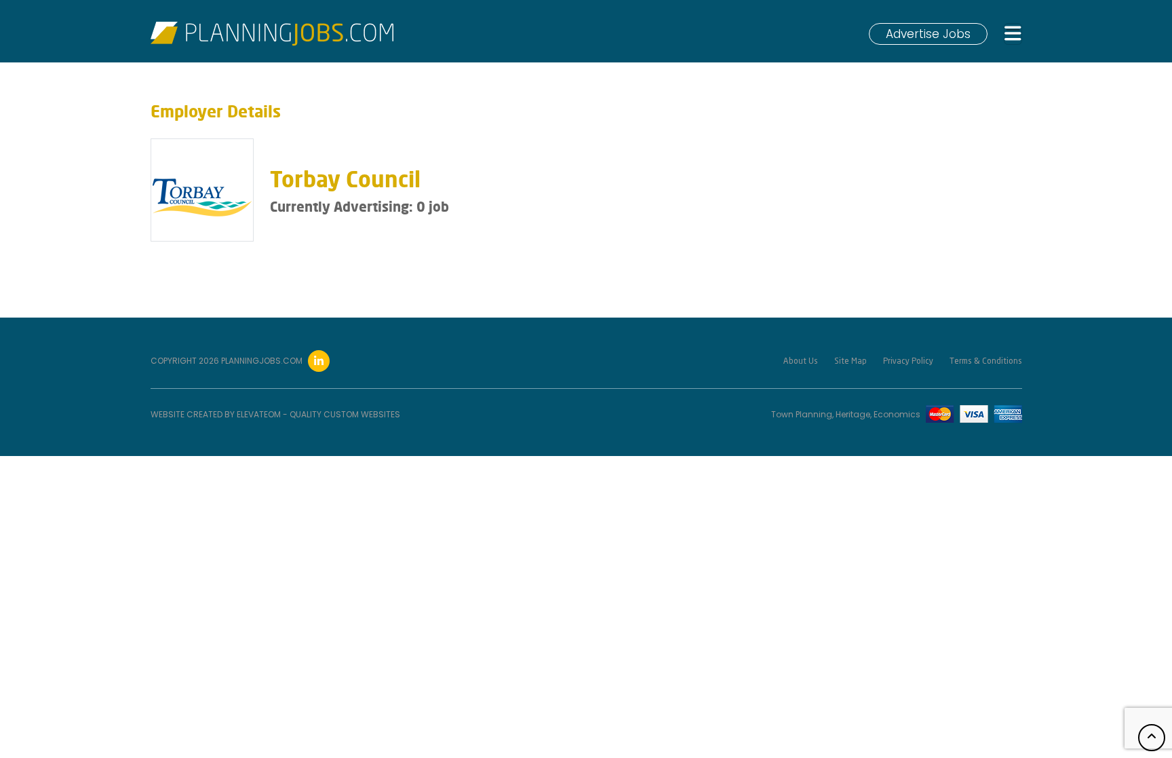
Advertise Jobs (928, 34)
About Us (800, 361)
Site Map (850, 361)
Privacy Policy (908, 361)
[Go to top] (1151, 737)
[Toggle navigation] (1013, 34)
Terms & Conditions (986, 361)
